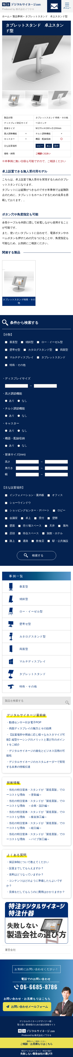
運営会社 (10, 949)
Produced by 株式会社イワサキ (18, 9)
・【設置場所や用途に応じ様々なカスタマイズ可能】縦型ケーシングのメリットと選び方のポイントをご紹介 (35, 739)
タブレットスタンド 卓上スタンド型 (46, 16)
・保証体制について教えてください (27, 861)
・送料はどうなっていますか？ (25, 874)
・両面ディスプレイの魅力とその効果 (29, 728)
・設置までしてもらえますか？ (25, 868)
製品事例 (18, 16)
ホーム (6, 16)
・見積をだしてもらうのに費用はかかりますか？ (35, 891)
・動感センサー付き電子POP (23, 722)
